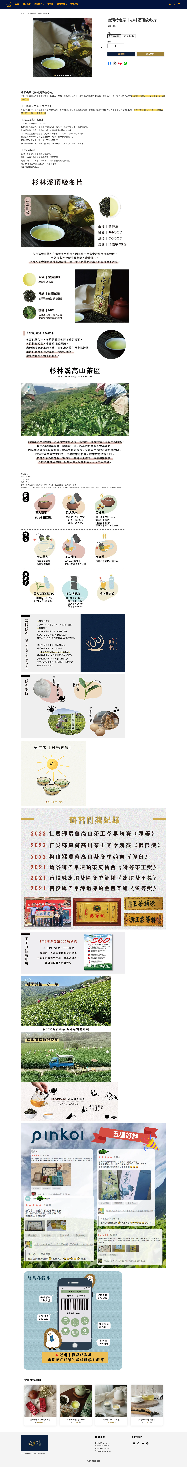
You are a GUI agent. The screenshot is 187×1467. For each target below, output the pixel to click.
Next (101, 48)
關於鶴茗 (27, 4)
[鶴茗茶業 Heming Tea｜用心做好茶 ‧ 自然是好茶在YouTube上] (142, 1444)
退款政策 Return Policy (102, 1446)
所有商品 (38, 4)
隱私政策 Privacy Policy (102, 1448)
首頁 (17, 4)
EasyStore (42, 1453)
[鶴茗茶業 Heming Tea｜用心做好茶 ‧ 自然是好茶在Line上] (147, 1444)
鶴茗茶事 (61, 4)
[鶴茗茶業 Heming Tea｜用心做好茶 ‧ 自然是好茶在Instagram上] (138, 1444)
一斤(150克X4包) (128, 36)
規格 (109, 33)
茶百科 (50, 4)
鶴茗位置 (74, 4)
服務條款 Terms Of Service (103, 1451)
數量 (109, 42)
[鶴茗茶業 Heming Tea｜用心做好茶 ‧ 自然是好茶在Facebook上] (133, 1444)
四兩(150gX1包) (114, 36)
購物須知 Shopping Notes (102, 1443)
